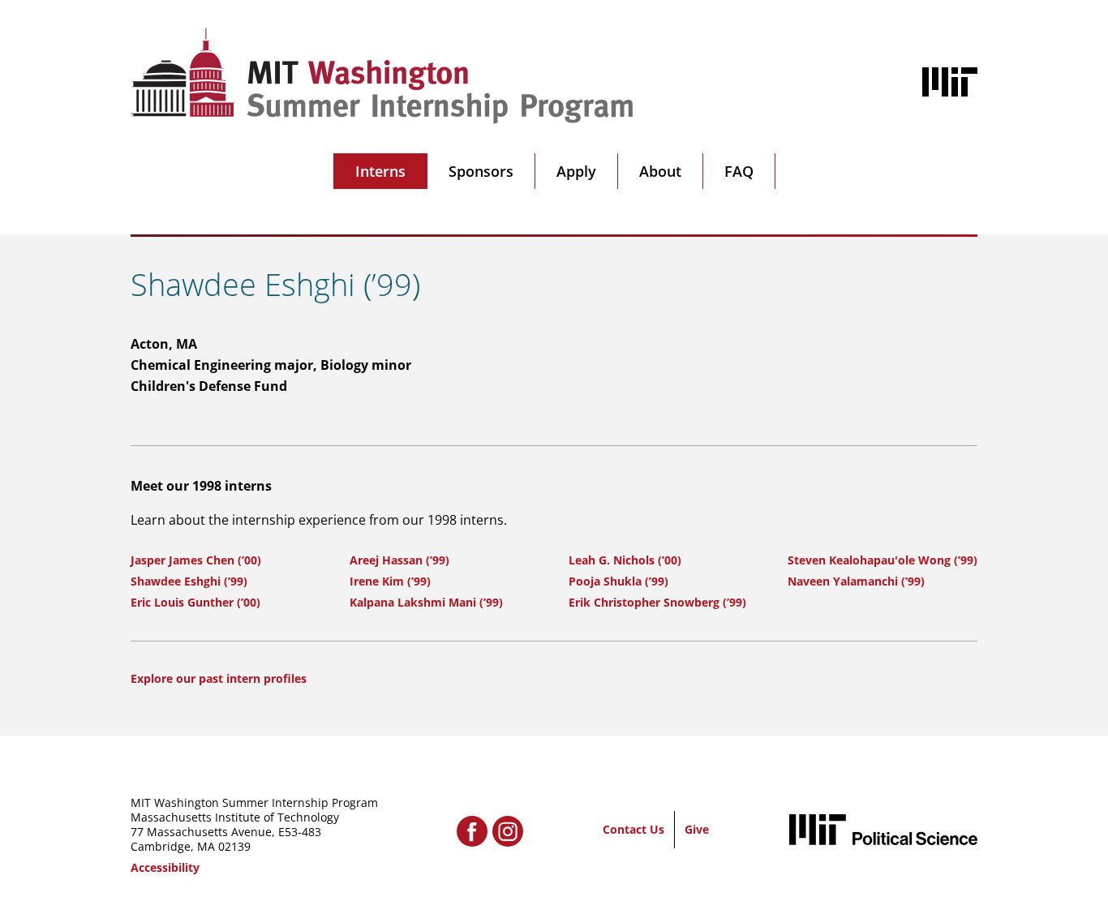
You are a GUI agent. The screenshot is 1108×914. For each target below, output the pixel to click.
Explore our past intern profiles (219, 678)
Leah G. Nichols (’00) (625, 560)
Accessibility (165, 867)
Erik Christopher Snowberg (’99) (657, 602)
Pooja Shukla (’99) (618, 581)
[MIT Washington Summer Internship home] (382, 76)
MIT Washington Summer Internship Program (254, 802)
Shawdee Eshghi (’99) (189, 581)
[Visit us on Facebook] (472, 831)
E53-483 (299, 831)
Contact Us (633, 829)
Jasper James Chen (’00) (196, 560)
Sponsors (481, 171)
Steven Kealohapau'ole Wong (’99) (882, 560)
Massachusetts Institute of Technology (235, 817)
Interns (380, 171)
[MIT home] (949, 82)
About (660, 171)
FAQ (739, 171)
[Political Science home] (883, 829)
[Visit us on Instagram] (507, 831)
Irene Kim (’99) (390, 581)
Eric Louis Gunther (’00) (195, 602)
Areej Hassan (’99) (399, 560)
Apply (576, 171)
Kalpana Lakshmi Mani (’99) (426, 602)
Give (697, 829)
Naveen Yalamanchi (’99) (856, 581)
